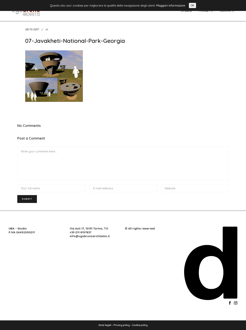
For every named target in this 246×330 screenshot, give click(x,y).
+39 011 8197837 (80, 232)
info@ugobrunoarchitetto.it (90, 236)
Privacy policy (122, 325)
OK (192, 5)
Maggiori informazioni (170, 5)
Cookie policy (140, 325)
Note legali (105, 325)
